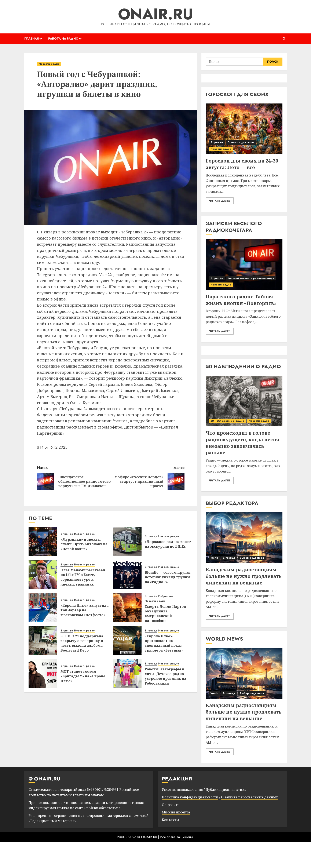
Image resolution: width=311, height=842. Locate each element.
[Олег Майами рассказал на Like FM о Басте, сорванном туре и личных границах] (43, 574)
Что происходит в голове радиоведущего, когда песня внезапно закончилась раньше (242, 442)
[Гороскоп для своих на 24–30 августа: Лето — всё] (244, 128)
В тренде (67, 534)
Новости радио (49, 64)
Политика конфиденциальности (190, 797)
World (214, 558)
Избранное (165, 596)
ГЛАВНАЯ (31, 38)
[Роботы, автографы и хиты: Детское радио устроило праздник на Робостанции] (127, 673)
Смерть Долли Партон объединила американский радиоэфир (165, 613)
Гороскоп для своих (240, 142)
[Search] (284, 38)
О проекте (170, 804)
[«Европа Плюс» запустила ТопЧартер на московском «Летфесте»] (43, 607)
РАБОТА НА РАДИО (63, 38)
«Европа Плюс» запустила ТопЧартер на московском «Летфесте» (85, 610)
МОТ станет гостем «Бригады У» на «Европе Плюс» (83, 676)
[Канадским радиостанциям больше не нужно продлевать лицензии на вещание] (244, 537)
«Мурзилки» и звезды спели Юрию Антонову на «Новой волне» (84, 544)
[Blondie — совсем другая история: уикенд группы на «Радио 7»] (127, 574)
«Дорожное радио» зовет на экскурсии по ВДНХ (168, 544)
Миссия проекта (176, 812)
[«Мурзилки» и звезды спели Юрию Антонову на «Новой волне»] (43, 541)
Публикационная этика (226, 789)
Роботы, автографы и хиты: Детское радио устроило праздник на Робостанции (165, 676)
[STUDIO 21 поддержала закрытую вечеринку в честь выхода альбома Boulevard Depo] (43, 640)
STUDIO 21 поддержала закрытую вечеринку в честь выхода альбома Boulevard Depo (82, 643)
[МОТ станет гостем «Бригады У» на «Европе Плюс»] (43, 673)
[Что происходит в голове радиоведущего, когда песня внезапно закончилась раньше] (244, 401)
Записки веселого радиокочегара (250, 278)
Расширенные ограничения (53, 815)
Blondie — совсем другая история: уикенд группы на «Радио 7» (167, 577)
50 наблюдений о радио (227, 421)
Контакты (170, 819)
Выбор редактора (252, 558)
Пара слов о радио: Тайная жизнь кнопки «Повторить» (241, 299)
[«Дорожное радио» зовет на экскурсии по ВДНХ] (127, 541)
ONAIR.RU (155, 14)
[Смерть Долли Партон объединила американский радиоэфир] (127, 607)
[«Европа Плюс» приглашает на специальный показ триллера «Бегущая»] (127, 640)
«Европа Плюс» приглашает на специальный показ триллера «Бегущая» (164, 643)
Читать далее (219, 201)
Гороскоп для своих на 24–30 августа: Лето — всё (242, 163)
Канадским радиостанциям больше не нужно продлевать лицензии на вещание (244, 576)
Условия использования (182, 789)
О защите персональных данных (249, 797)
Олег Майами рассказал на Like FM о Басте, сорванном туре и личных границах (83, 577)
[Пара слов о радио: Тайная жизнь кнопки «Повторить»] (244, 264)
